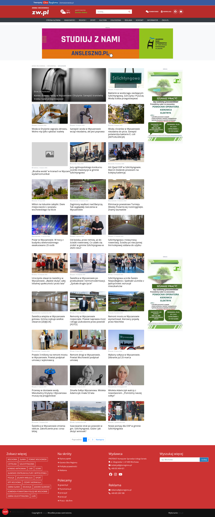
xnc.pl (180, 513)
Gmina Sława (14, 487)
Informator (152, 20)
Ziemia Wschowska (38, 66)
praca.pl (63, 497)
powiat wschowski (38, 459)
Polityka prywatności (68, 466)
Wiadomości (69, 20)
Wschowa (12, 459)
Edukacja (27, 487)
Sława (23, 459)
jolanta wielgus (25, 477)
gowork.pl (64, 485)
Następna (100, 439)
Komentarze (153, 12)
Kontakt (139, 20)
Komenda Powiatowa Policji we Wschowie (27, 491)
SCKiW (38, 468)
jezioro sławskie (42, 487)
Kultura (103, 20)
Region (82, 20)
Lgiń (34, 496)
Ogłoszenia (116, 20)
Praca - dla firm (66, 500)
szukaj (204, 459)
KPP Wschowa (14, 482)
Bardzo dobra (81, 12)
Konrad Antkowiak (17, 468)
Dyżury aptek (65, 458)
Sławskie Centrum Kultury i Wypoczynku (27, 473)
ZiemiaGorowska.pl (66, 3)
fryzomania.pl (65, 489)
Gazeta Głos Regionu (68, 462)
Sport (92, 20)
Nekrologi (167, 12)
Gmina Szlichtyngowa (18, 496)
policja (11, 477)
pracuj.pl (63, 493)
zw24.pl (165, 20)
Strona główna (53, 20)
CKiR (31, 468)
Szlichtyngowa (27, 464)
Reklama (128, 20)
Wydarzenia (51, 66)
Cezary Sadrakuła (32, 482)
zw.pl (44, 513)
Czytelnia (12, 464)
